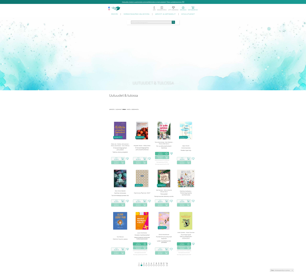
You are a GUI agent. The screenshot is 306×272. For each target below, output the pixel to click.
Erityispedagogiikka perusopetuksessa (142, 148)
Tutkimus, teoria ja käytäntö (120, 152)
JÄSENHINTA (134, 109)
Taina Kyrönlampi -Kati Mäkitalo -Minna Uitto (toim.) (164, 143)
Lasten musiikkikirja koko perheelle (164, 241)
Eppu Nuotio (185, 146)
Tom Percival (120, 237)
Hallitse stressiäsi (120, 193)
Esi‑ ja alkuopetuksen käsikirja (163, 147)
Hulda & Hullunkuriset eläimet (164, 237)
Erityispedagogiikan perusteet (120, 149)
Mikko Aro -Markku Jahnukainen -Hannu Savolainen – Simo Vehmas (120, 144)
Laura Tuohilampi (142, 233)
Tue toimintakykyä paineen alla (120, 195)
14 (167, 263)
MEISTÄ (114, 14)
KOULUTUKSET (188, 14)
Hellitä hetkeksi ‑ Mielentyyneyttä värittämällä (186, 193)
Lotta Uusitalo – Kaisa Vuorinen (185, 232)
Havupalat (164, 194)
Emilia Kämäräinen (164, 234)
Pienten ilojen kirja (186, 150)
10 (161, 263)
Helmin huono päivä (120, 239)
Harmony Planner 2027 (142, 193)
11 (163, 263)
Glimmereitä (185, 148)
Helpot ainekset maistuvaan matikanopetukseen (142, 238)
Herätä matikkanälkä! (142, 235)
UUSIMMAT (118, 109)
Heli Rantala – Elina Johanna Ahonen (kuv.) (164, 190)
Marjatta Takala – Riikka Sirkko (142, 145)
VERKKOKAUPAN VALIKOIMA (136, 14)
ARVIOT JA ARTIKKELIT (165, 14)
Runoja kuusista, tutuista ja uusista (164, 196)
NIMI (123, 109)
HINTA (129, 109)
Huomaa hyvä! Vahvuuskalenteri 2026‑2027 (186, 236)
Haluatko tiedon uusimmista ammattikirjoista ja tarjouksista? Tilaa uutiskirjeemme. (152, 2)
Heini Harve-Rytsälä (120, 191)
